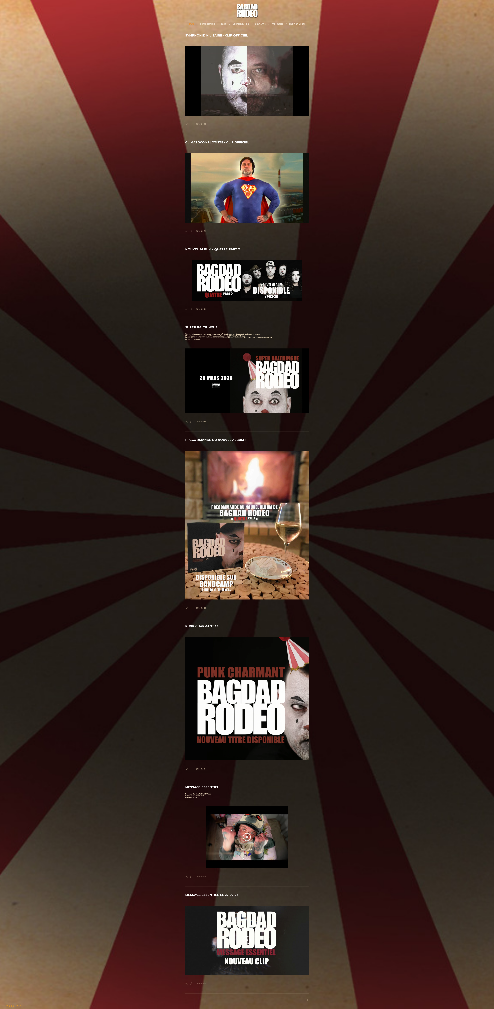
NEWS (191, 24)
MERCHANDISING (241, 24)
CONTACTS (260, 24)
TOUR (223, 24)
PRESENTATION (207, 24)
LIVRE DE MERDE (297, 24)
